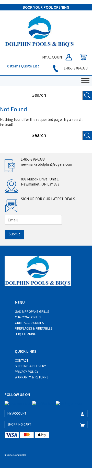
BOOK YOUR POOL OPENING (46, 7)
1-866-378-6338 (75, 68)
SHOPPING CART (19, 424)
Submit (14, 234)
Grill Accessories (29, 323)
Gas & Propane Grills (32, 311)
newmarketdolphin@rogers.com (46, 164)
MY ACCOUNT (53, 57)
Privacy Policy (26, 372)
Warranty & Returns (31, 377)
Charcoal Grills (28, 317)
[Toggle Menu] (85, 80)
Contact (21, 360)
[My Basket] (82, 57)
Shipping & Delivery (30, 366)
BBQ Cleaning (25, 334)
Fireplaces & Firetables (33, 328)
